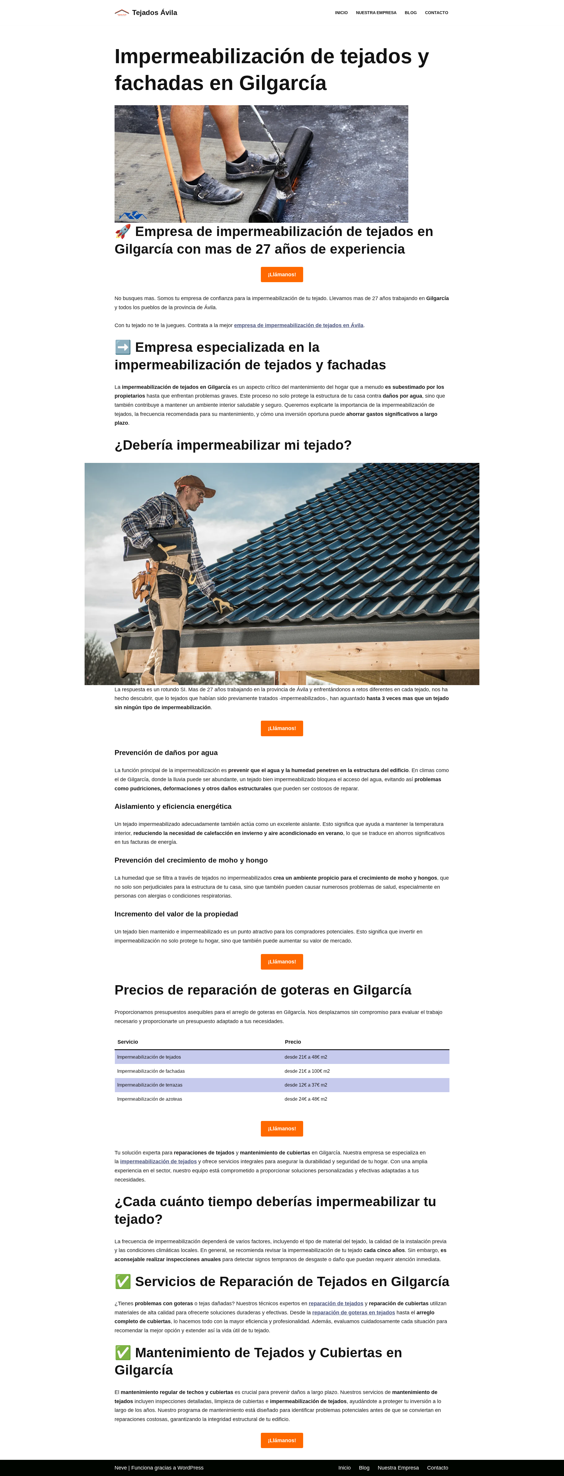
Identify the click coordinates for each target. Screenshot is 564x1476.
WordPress (190, 1468)
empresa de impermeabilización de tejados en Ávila (298, 325)
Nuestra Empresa (376, 12)
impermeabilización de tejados (158, 1161)
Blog (411, 12)
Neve (121, 1468)
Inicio (341, 12)
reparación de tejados (336, 1303)
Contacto (436, 12)
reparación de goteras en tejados (353, 1313)
